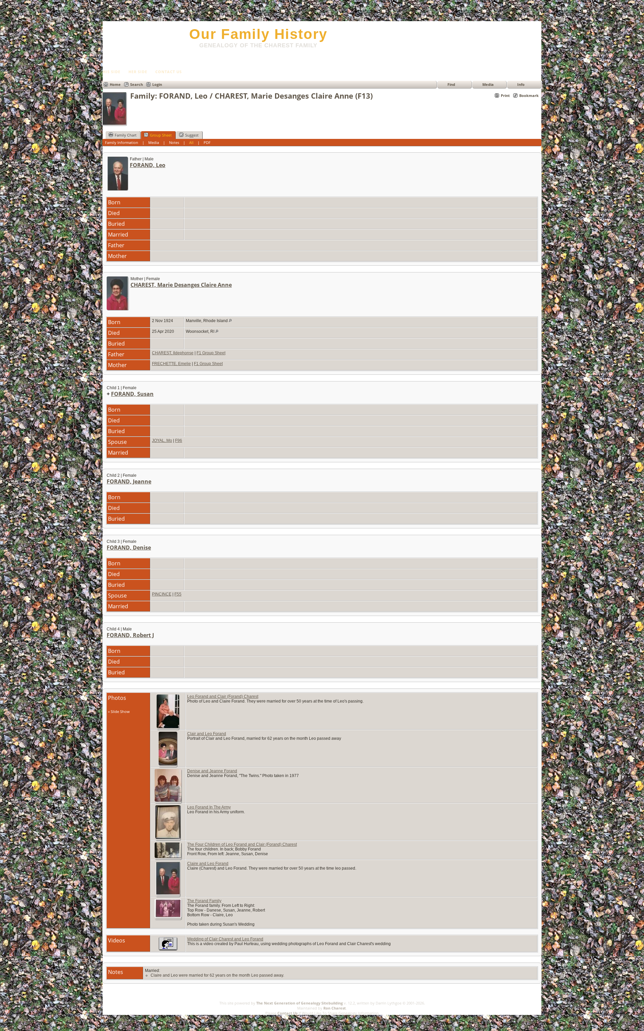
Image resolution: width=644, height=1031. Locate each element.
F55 (177, 594)
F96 (178, 440)
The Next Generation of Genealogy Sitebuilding (299, 1003)
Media (488, 84)
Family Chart (126, 135)
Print (505, 95)
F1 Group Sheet (211, 353)
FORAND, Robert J (130, 635)
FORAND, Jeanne (129, 481)
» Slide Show (119, 711)
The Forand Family (204, 900)
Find (451, 84)
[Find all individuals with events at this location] (230, 320)
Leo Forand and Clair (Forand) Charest (222, 696)
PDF (207, 142)
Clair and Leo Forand (206, 733)
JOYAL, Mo (162, 440)
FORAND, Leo (147, 165)
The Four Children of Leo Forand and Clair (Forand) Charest (242, 844)
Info (521, 84)
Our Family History (258, 34)
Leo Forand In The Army (209, 807)
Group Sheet (161, 135)
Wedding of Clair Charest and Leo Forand (225, 939)
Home (115, 84)
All (191, 142)
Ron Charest (334, 1008)
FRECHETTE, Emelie (171, 363)
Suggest (192, 135)
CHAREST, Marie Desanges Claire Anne (181, 285)
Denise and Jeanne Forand (212, 771)
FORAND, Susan (132, 394)
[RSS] (106, 1012)
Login (157, 84)
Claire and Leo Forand (207, 863)
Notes (174, 142)
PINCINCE (161, 594)
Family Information (121, 142)
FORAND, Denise (129, 547)
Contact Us (287, 1013)
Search (136, 84)
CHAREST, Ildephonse (173, 353)
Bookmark (529, 95)
